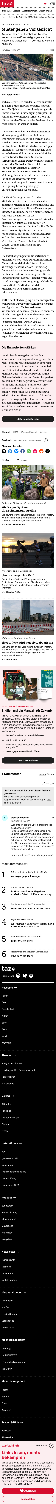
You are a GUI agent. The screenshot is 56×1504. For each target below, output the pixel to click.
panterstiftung (9, 1178)
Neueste (42, 774)
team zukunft (8, 1260)
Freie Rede (7, 1232)
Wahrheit (6, 1043)
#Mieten (43, 432)
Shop (4, 1403)
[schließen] (51, 1445)
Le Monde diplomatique (14, 1362)
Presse (5, 1131)
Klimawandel (8, 1083)
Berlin (4, 1029)
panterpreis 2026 (10, 1185)
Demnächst (7, 1300)
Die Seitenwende (10, 1117)
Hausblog (6, 1111)
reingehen (7, 1239)
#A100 (16, 432)
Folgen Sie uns (8, 976)
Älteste (51, 774)
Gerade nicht (41, 1445)
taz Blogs (6, 1348)
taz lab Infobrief (10, 1280)
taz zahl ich (7, 1165)
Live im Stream (9, 1314)
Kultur (5, 1016)
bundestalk (7, 1205)
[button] (52, 3)
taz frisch (6, 1266)
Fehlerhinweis (35, 440)
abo (4, 1151)
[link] (11, 11)
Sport (4, 1022)
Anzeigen (6, 1410)
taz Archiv (7, 1369)
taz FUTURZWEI (9, 1355)
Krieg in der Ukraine (12, 1063)
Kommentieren (20, 440)
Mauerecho (7, 1226)
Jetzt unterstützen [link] (28, 418)
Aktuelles (6, 1104)
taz (8, 968)
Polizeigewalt (8, 1077)
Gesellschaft (8, 1009)
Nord (4, 1036)
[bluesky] (25, 977)
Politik (5, 995)
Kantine (5, 1396)
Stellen (5, 1124)
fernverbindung (9, 1212)
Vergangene (8, 1321)
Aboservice (7, 1437)
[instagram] (31, 977)
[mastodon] (18, 977)
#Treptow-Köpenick (29, 432)
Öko (4, 1002)
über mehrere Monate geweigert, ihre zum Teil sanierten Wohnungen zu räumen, (26, 135)
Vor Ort (5, 1307)
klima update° (8, 1219)
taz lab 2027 (8, 1327)
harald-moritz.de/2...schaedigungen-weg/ (31, 855)
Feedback (7, 1430)
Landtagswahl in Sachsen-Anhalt (18, 1070)
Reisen (5, 1390)
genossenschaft (10, 1158)
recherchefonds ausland (14, 1171)
